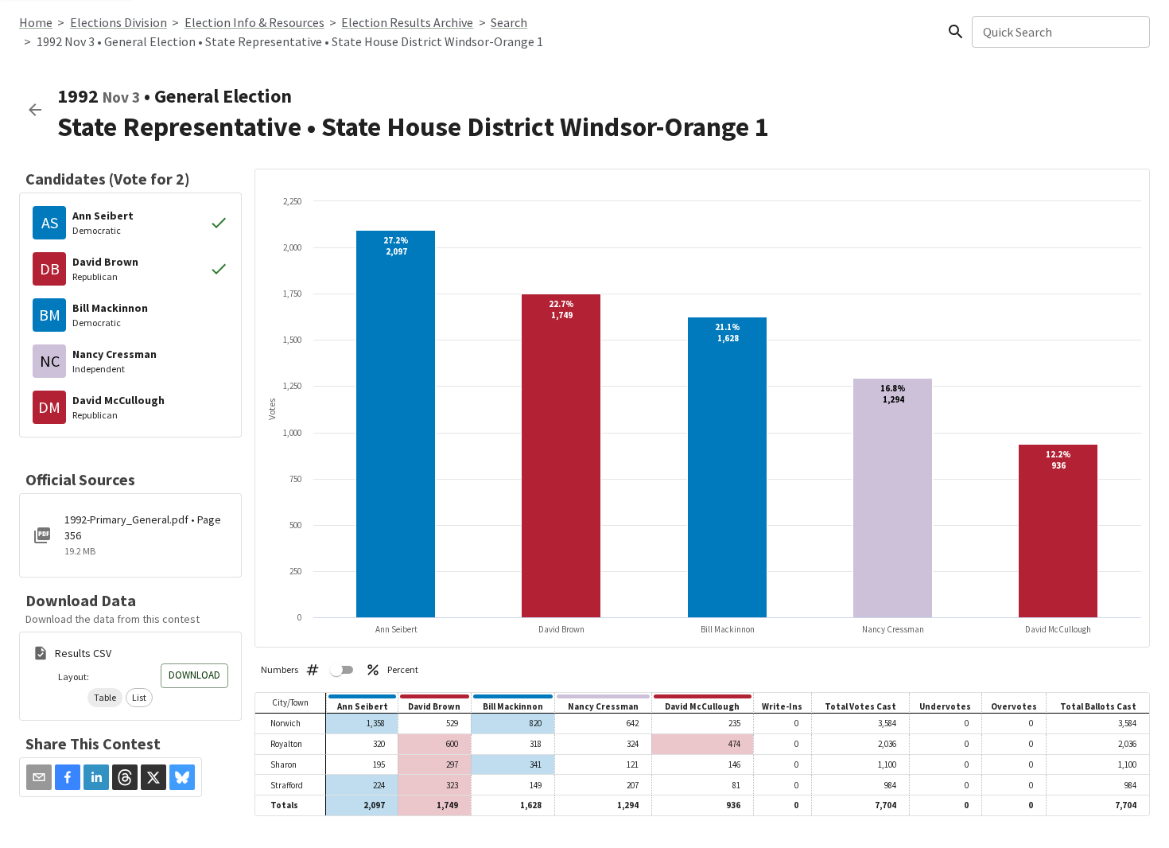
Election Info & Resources (254, 22)
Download (194, 675)
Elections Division (118, 22)
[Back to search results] (35, 110)
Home (35, 22)
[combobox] (1060, 32)
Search (509, 22)
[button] (104, 697)
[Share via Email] (39, 777)
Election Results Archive (407, 22)
